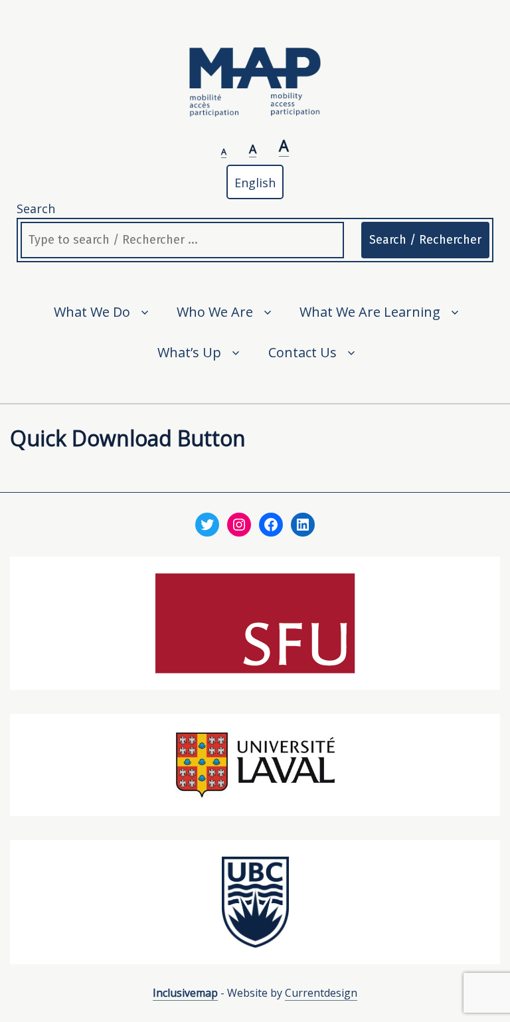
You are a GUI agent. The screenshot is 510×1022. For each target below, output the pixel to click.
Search (36, 208)
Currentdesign (321, 992)
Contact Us (302, 352)
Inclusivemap (185, 992)
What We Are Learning (369, 312)
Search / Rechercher (425, 239)
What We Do (92, 312)
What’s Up (189, 352)
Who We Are (215, 312)
